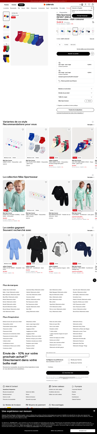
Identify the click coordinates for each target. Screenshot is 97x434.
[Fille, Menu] (20, 8)
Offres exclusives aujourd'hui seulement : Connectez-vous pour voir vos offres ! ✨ (48, 1)
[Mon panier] (93, 4)
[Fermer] (93, 1)
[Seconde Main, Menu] (58, 8)
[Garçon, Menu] (25, 8)
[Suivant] (92, 143)
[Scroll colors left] (58, 32)
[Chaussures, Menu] (37, 8)
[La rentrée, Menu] (9, 8)
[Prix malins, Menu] (65, 8)
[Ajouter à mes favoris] (92, 54)
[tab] (6, 16)
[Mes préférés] (89, 4)
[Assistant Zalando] (94, 280)
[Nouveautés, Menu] (16, 8)
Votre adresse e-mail (50, 352)
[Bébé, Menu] (29, 8)
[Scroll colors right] (93, 32)
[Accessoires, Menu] (45, 8)
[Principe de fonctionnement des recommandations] (92, 121)
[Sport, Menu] (49, 8)
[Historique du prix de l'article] (93, 22)
